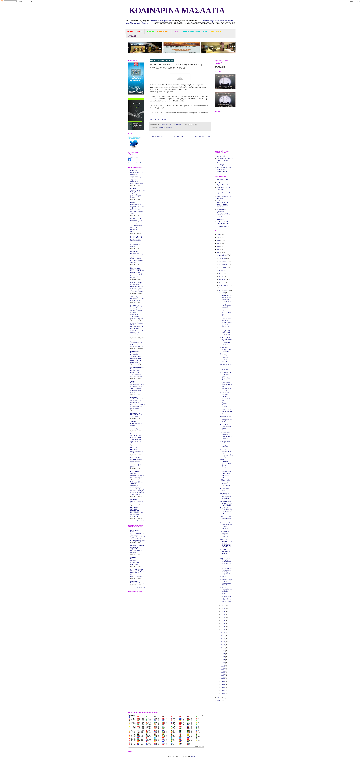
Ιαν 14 (223, 654)
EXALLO (220, 182)
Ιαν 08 (223, 672)
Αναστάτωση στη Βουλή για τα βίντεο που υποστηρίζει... (226, 298)
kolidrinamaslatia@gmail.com (160, 20)
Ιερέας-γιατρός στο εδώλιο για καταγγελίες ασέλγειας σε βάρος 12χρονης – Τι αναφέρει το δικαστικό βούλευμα (136, 177)
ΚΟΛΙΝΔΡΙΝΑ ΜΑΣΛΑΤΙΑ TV (222, 171)
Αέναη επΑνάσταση (137, 323)
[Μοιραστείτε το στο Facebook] (196, 124)
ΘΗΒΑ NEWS (135, 471)
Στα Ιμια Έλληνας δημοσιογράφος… (226, 411)
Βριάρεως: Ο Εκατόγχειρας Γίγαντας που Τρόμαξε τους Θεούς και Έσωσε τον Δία (136, 372)
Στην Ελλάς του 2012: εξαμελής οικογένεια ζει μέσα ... (226, 510)
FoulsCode (133, 170)
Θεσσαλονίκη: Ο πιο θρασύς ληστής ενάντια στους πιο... (226, 443)
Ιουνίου (221, 273)
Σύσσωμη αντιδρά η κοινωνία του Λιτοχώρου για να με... (226, 418)
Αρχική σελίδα (179, 136)
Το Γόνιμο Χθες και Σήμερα (137, 482)
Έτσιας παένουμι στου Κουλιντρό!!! (224, 164)
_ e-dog (132, 341)
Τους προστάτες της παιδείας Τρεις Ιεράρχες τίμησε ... (226, 435)
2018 (218, 234)
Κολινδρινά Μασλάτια (133, 157)
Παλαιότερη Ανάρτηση (202, 136)
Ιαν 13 (223, 657)
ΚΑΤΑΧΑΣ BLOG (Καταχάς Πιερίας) (137, 570)
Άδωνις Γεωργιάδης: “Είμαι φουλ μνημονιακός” (225, 331)
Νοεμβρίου (222, 258)
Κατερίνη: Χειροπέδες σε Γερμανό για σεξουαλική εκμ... (226, 473)
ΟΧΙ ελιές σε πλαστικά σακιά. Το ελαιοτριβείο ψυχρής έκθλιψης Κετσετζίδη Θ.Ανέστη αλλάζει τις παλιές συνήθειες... (137, 489)
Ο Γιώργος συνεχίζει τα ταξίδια (225, 404)
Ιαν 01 (223, 693)
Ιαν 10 (223, 666)
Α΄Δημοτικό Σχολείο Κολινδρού (223, 188)
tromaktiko (133, 202)
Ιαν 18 (223, 642)
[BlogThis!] (191, 124)
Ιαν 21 (223, 633)
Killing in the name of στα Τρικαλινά (136, 452)
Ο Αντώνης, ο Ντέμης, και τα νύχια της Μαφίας (226, 590)
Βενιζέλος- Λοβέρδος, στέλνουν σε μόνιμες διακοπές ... (225, 357)
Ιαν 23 (223, 626)
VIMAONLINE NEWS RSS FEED (136, 458)
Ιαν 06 (223, 678)
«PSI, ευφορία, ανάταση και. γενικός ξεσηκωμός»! (225, 482)
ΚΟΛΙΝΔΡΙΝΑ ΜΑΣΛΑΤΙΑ (175, 10)
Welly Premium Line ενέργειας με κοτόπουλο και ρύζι (136, 344)
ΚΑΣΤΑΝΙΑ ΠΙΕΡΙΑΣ (134, 531)
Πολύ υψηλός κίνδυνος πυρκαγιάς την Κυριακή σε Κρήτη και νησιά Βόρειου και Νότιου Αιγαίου (136, 257)
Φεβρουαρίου (223, 285)
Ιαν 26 (223, 617)
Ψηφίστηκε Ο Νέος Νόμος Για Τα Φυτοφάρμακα (226, 518)
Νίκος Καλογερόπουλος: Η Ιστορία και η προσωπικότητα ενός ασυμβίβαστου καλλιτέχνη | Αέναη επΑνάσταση (137, 330)
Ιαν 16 (223, 648)
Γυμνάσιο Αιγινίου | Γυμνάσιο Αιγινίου (137, 547)
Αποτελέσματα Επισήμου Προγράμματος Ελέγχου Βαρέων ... (226, 322)
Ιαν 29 (223, 608)
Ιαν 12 (223, 660)
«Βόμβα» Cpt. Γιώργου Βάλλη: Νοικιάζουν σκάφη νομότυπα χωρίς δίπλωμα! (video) (137, 193)
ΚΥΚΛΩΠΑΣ (134, 305)
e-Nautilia (133, 188)
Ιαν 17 (223, 645)
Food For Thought (136, 282)
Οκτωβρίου (223, 261)
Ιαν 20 (223, 636)
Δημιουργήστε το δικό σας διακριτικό (136, 162)
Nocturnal (133, 499)
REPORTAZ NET (136, 218)
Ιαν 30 (223, 605)
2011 (218, 698)
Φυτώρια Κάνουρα (223, 226)
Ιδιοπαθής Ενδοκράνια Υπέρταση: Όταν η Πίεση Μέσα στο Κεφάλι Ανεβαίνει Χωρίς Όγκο (136, 357)
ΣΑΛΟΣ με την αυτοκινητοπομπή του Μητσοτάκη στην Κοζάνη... (137, 275)
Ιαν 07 (223, 675)
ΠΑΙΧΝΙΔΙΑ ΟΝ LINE (224, 167)
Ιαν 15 (223, 651)
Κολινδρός (134, 581)
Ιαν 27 (223, 614)
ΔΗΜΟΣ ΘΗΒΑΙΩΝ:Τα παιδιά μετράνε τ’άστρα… (137, 475)
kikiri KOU (133, 397)
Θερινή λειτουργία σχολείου (136, 551)
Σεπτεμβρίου (223, 264)
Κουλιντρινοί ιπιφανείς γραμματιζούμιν (225, 159)
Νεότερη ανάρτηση (156, 136)
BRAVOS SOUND (222, 180)
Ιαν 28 (223, 611)
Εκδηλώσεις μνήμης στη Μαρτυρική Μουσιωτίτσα (136, 514)
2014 (218, 246)
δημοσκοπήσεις (161, 127)
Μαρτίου (222, 282)
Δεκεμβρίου (223, 255)
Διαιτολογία (135, 297)
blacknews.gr (134, 351)
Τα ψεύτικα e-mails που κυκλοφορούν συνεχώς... (225, 534)
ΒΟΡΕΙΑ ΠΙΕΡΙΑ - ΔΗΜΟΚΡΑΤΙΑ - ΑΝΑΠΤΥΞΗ (226, 503)
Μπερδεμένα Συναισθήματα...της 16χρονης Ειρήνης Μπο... (226, 495)
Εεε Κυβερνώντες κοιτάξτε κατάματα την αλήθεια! (226, 366)
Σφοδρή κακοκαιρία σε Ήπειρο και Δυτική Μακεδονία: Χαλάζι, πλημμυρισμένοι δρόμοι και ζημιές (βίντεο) (137, 387)
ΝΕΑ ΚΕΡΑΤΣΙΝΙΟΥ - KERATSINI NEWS (137, 268)
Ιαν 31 (223, 293)
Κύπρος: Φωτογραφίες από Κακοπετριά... (225, 313)
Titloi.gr (132, 381)
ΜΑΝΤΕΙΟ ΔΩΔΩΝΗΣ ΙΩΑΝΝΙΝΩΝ (134, 509)
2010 (218, 701)
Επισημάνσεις (135, 413)
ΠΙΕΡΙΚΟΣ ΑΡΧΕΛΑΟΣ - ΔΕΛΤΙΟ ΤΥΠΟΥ (225, 552)
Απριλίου (222, 279)
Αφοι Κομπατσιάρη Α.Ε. (223, 193)
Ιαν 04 (223, 684)
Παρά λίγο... (224, 576)
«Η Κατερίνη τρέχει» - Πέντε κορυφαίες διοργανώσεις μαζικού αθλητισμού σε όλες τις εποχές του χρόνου (137, 537)
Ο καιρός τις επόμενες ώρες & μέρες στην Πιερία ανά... (226, 427)
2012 (218, 252)
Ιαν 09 (223, 669)
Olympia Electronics (223, 185)
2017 (218, 237)
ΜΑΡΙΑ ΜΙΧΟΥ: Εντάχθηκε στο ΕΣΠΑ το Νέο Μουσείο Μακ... (226, 560)
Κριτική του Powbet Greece (136, 502)
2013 (218, 249)
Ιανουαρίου (223, 290)
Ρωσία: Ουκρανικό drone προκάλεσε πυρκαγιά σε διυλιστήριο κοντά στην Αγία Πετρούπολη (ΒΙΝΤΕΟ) (136, 225)
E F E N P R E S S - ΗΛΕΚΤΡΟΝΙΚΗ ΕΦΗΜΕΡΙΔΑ (136, 237)
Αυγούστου (223, 267)
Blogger (192, 756)
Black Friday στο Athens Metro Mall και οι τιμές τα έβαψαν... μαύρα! (137, 463)
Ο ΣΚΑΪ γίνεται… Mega (226, 489)
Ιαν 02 (223, 690)
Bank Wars (134, 251)
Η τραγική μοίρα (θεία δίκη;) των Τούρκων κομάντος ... (226, 525)
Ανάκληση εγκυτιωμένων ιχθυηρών (226, 305)
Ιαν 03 (223, 687)
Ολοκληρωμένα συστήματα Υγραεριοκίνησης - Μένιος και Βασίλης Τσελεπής (223, 212)
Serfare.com (134, 434)
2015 (218, 243)
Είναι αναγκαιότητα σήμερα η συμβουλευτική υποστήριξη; (137, 426)
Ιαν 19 (223, 639)
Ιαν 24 (223, 623)
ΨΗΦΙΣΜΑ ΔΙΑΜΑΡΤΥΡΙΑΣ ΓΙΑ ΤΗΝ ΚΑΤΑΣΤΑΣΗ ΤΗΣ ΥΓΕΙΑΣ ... (226, 543)
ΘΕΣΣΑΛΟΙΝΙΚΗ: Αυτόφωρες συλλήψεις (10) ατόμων (136, 243)
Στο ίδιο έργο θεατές (137, 583)
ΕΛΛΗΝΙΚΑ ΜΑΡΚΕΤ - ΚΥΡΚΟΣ (224, 197)
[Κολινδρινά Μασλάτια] (129, 160)
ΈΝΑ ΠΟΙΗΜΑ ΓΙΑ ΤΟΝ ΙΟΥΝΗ (136, 415)
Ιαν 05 (223, 681)
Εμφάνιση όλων (141, 520)
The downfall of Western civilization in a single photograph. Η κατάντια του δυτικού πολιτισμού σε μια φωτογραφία (137, 403)
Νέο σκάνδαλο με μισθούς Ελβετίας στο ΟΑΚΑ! (226, 582)
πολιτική (169, 127)
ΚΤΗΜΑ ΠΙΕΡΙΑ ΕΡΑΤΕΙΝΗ (222, 206)
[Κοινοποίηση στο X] (193, 124)
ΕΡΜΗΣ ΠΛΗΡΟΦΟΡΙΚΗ (222, 201)
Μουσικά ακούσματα (134, 448)
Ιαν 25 (223, 620)
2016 (218, 240)
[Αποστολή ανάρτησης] (185, 124)
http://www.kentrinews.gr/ (158, 119)
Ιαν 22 (223, 629)
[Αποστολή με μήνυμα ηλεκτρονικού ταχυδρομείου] (189, 124)
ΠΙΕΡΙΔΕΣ (220, 219)
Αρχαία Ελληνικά (136, 367)
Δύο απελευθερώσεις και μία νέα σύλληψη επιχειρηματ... (226, 570)
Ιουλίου (221, 270)
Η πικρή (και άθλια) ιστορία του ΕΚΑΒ (226, 349)
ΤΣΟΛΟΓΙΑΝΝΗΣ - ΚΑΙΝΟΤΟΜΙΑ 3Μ (223, 222)
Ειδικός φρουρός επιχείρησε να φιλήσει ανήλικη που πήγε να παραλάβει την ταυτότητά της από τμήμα (137, 208)
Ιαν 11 (223, 663)
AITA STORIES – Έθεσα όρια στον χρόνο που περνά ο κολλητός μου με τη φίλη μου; (136, 439)
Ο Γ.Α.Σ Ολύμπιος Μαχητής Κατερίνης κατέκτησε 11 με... (226, 396)
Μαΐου (221, 276)
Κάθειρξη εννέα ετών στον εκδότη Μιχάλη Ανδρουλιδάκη (226, 599)
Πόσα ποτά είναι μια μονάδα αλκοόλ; (137, 299)
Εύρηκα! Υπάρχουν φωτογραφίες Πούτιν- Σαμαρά (225, 463)
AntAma (133, 421)
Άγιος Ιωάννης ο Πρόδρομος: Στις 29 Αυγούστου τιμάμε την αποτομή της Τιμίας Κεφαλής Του (136, 288)
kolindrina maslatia (166, 124)
